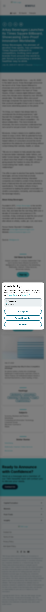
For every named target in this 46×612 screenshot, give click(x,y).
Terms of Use (26, 295)
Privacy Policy (12, 295)
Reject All (23, 325)
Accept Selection (23, 318)
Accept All (23, 311)
